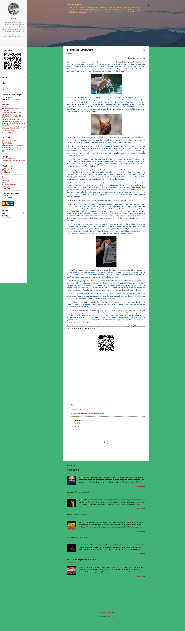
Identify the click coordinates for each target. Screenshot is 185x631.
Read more (141, 486)
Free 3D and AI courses (9, 159)
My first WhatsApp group (77, 515)
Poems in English (7, 168)
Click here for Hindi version (135, 58)
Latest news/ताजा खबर (9, 140)
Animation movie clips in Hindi (12, 120)
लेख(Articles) (84, 409)
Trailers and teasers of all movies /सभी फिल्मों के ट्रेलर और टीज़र (13, 128)
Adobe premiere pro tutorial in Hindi (81, 560)
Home (4, 177)
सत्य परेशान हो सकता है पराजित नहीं (78, 492)
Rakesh (13, 18)
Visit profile (13, 40)
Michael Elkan (110, 616)
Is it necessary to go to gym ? (78, 537)
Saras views (74, 4)
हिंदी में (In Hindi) (6, 142)
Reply (77, 426)
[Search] (148, 5)
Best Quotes (6, 172)
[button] (144, 50)
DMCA (4, 182)
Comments (8, 197)
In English (75, 409)
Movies (4, 107)
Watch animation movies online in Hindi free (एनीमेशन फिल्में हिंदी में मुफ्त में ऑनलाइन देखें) (13, 123)
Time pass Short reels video (11, 112)
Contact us (5, 181)
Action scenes (6, 114)
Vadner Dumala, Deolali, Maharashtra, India (90, 413)
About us (5, 179)
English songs (6, 132)
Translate (16, 99)
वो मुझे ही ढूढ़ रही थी (73, 470)
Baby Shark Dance (8, 131)
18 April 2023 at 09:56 (89, 420)
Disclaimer (5, 186)
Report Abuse (6, 89)
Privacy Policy (6, 188)
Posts (6, 196)
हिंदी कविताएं (5, 170)
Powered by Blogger (107, 612)
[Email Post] (72, 405)
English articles (7, 144)
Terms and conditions (9, 184)
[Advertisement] (105, 27)
